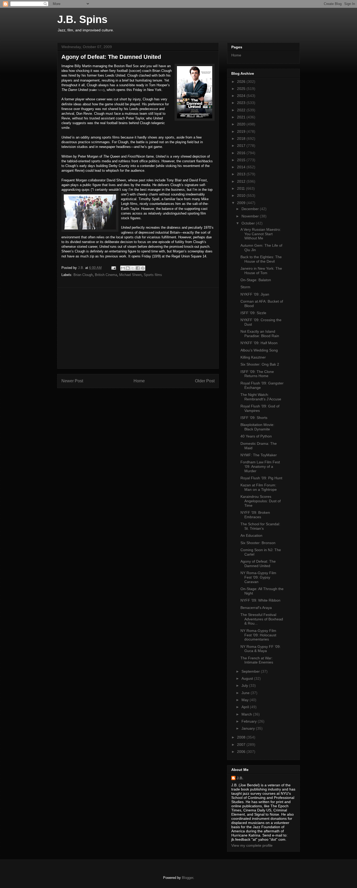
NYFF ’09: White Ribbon (260, 600)
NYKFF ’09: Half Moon (259, 343)
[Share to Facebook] (137, 268)
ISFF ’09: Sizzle (253, 313)
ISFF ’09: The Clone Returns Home (257, 374)
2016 (241, 153)
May (245, 700)
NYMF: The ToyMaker (258, 455)
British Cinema (106, 275)
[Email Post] (113, 268)
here (100, 89)
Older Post (205, 381)
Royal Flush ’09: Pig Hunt (261, 478)
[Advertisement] (138, 328)
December (250, 209)
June (246, 693)
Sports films (153, 275)
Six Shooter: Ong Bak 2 (259, 364)
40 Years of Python (256, 436)
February (249, 721)
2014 (241, 167)
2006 (241, 751)
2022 (241, 110)
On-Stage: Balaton (255, 280)
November (250, 216)
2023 (241, 103)
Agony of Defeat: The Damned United (258, 563)
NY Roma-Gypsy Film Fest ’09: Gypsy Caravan (258, 577)
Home (139, 381)
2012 (241, 181)
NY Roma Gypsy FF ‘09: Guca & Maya (260, 648)
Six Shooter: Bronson (257, 543)
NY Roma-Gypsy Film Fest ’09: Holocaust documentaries (258, 635)
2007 (241, 744)
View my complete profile (252, 845)
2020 (241, 124)
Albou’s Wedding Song (259, 350)
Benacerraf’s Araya (256, 608)
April (245, 707)
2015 (241, 160)
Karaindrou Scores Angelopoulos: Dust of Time (260, 501)
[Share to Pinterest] (142, 268)
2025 (241, 89)
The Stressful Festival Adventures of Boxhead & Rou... (261, 619)
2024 (241, 96)
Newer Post (72, 381)
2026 (241, 81)
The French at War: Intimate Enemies (256, 660)
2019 (241, 131)
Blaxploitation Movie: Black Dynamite (257, 427)
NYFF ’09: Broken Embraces (255, 514)
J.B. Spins (82, 19)
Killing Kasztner (253, 357)
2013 (241, 174)
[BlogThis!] (127, 268)
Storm (245, 287)
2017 (241, 145)
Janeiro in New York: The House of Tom (261, 270)
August (247, 678)
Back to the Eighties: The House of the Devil (261, 259)
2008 (241, 737)
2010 (241, 195)
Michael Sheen (130, 275)
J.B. (240, 778)
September (251, 671)
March (247, 714)
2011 (241, 188)
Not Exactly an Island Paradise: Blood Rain (259, 333)
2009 (241, 203)
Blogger (187, 878)
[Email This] (122, 268)
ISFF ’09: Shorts (253, 418)
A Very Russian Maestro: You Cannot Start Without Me (260, 233)
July (245, 685)
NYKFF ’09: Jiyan (254, 294)
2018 (241, 138)
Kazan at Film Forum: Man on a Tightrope (258, 487)
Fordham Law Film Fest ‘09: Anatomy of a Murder (260, 466)
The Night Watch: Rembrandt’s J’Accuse (260, 397)
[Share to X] (132, 268)
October (248, 223)
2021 (241, 117)
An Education (251, 535)
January (248, 728)
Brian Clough (83, 275)
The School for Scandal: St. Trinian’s (260, 526)
